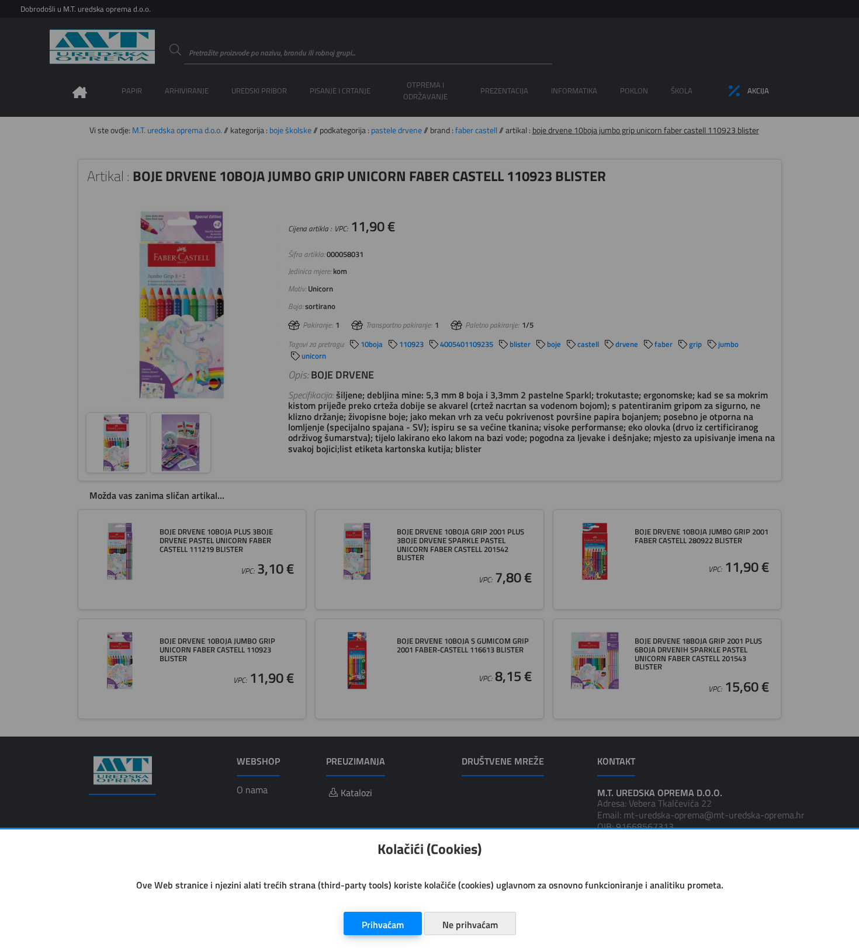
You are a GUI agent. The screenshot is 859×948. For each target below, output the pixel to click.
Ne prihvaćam (470, 925)
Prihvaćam (383, 925)
